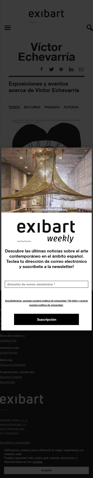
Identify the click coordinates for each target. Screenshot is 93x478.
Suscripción (46, 319)
